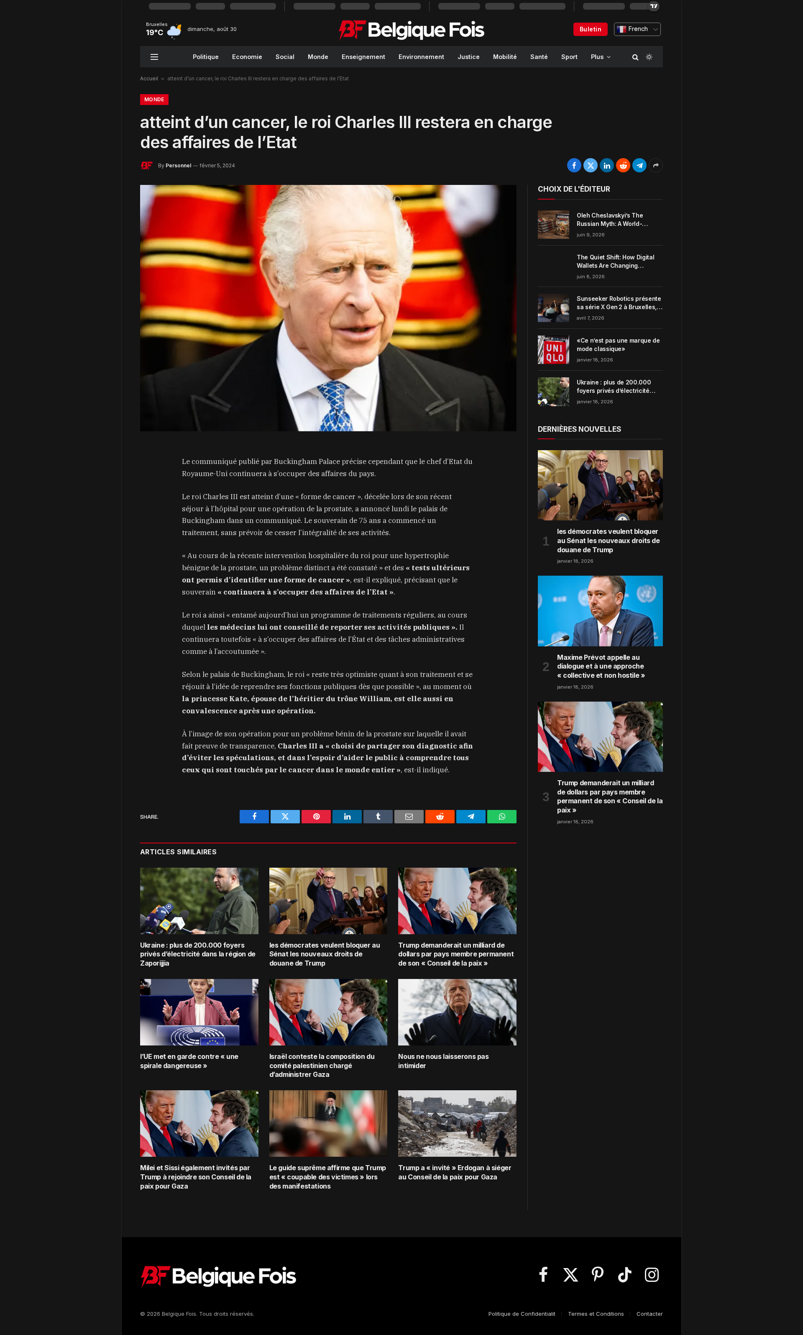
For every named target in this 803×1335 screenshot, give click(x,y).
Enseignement (363, 56)
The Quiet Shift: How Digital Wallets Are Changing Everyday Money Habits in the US (618, 262)
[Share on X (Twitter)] (590, 165)
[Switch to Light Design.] (648, 57)
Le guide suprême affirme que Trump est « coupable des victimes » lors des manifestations (327, 1176)
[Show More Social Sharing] (656, 165)
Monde (318, 56)
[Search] (635, 56)
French (637, 29)
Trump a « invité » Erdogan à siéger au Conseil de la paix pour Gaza (454, 1172)
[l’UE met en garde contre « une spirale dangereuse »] (199, 1012)
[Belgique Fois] (411, 29)
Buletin (590, 29)
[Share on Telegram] (639, 165)
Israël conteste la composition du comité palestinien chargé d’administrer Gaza (322, 1065)
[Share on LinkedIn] (607, 165)
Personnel (178, 165)
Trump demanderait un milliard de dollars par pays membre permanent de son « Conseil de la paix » (456, 954)
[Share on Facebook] (574, 165)
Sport (569, 56)
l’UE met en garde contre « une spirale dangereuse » (189, 1061)
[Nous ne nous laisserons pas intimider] (457, 1012)
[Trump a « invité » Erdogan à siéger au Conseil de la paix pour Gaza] (457, 1123)
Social (285, 56)
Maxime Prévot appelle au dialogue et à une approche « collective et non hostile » (601, 666)
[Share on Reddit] (623, 165)
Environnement (421, 56)
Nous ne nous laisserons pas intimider (443, 1061)
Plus (597, 56)
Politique (206, 56)
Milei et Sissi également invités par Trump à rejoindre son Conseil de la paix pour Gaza (195, 1176)
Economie (247, 56)
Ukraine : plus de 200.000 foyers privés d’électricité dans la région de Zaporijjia (198, 954)
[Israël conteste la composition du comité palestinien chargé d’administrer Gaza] (328, 1012)
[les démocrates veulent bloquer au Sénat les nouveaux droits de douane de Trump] (328, 901)
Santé (539, 56)
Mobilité (505, 56)
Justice (469, 56)
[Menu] (154, 56)
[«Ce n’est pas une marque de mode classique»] (553, 350)
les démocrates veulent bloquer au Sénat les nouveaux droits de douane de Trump (324, 954)
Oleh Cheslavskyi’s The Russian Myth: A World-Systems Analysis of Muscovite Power (610, 220)
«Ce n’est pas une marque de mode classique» (618, 344)
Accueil (149, 78)
